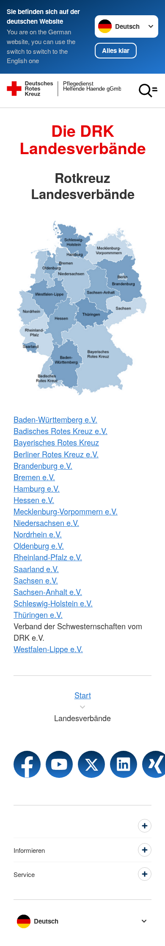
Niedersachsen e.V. (46, 522)
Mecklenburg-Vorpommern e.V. (66, 511)
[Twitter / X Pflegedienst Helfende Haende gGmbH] (91, 764)
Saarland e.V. (36, 568)
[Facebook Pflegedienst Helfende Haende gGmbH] (27, 764)
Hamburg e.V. (37, 488)
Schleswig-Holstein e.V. (53, 603)
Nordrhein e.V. (38, 533)
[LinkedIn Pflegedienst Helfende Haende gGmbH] (123, 764)
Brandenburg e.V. (43, 465)
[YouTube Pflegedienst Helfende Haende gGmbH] (59, 764)
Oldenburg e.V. (39, 545)
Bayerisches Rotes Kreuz (56, 442)
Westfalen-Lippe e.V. (48, 648)
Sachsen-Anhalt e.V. (48, 591)
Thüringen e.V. (38, 614)
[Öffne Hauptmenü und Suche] (148, 90)
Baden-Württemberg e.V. (55, 419)
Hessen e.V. (34, 499)
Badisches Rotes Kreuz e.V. (60, 430)
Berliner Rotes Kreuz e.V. (56, 453)
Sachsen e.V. (36, 580)
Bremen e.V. (34, 476)
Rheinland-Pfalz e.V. (48, 556)
